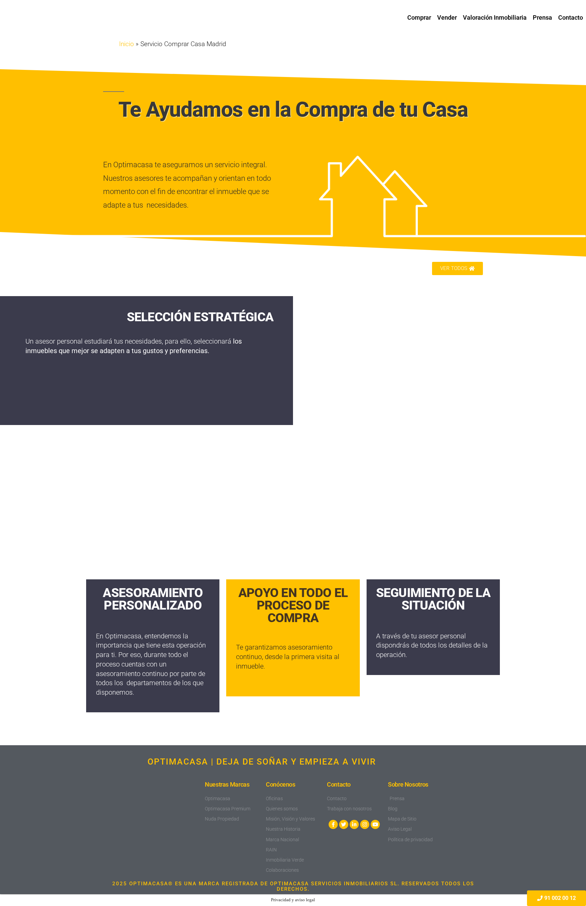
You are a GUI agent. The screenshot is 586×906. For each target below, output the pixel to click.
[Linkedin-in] (354, 824)
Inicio (126, 44)
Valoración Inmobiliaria (495, 17)
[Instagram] (364, 824)
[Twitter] (343, 824)
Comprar (419, 17)
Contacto (570, 17)
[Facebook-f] (333, 824)
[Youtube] (375, 824)
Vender (447, 17)
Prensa (542, 17)
